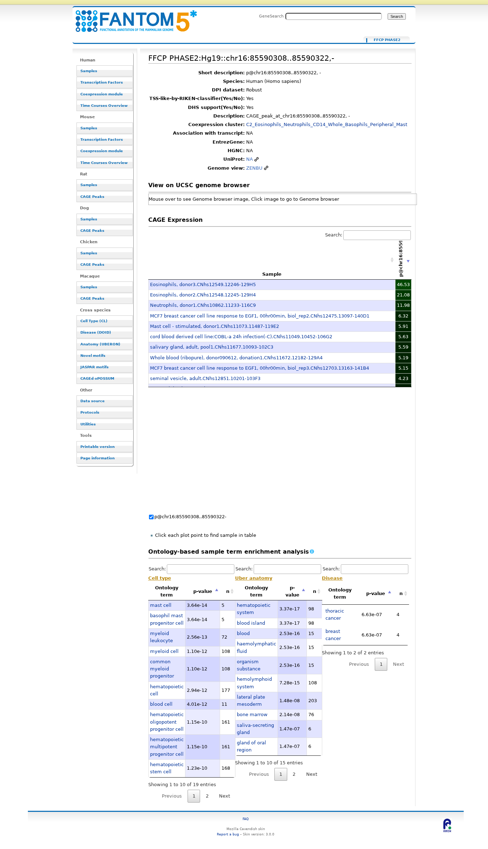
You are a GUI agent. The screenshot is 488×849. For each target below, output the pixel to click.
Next (224, 796)
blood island (251, 623)
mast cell (160, 605)
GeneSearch (271, 16)
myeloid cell (164, 651)
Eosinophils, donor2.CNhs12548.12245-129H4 (203, 295)
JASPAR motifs (94, 367)
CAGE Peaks (92, 197)
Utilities (88, 424)
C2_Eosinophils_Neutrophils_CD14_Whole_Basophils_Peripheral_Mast (326, 124)
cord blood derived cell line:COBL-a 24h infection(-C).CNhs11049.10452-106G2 (241, 336)
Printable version (97, 447)
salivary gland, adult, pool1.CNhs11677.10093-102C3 (211, 347)
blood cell (161, 704)
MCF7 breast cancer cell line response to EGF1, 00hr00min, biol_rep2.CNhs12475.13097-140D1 (259, 316)
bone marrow (252, 714)
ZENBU (254, 168)
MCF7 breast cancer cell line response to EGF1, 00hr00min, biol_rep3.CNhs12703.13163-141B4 (259, 368)
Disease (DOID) (95, 332)
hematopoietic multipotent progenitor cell (167, 747)
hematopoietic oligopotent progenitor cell (167, 722)
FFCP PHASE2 (387, 40)
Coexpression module (101, 94)
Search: (333, 235)
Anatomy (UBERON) (100, 344)
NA (249, 159)
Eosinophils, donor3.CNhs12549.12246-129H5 (203, 284)
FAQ (246, 819)
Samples (88, 71)
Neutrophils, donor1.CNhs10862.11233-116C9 (203, 305)
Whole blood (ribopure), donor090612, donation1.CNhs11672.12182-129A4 (236, 357)
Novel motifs (92, 356)
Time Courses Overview (104, 106)
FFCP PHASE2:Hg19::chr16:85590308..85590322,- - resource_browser (131, 17)
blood (243, 633)
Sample (272, 274)
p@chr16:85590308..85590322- (190, 516)
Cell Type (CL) (94, 321)
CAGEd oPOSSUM (97, 378)
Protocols (89, 412)
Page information (97, 458)
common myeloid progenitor (162, 669)
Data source (92, 401)
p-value (202, 591)
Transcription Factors (101, 82)
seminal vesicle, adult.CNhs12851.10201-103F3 (205, 378)
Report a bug (228, 834)
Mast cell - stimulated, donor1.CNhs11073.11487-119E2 (214, 326)
